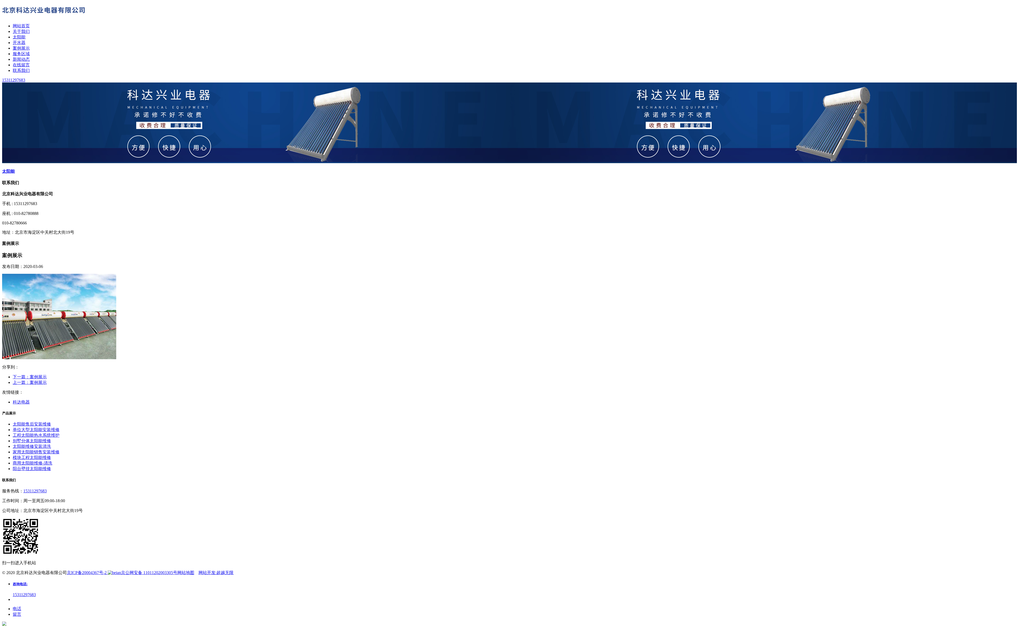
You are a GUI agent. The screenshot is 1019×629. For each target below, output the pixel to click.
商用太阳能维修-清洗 (32, 463)
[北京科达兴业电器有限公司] (44, 16)
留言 (17, 614)
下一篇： (30, 377)
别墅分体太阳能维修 (32, 441)
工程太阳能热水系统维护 (36, 435)
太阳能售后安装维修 (32, 424)
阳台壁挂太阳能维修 (32, 468)
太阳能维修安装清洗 (32, 446)
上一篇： (30, 382)
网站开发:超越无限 (216, 572)
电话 (17, 608)
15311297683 (35, 491)
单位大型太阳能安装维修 (36, 429)
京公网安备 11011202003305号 (149, 572)
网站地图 (185, 572)
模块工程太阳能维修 (32, 457)
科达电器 (21, 402)
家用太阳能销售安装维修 (36, 452)
